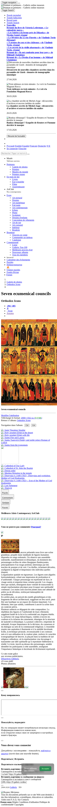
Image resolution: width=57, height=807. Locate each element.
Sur (19, 799)
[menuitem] (48, 146)
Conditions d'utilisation (29, 802)
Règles (15, 802)
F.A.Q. (14, 799)
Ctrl (27, 425)
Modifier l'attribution (10, 415)
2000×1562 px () (31, 418)
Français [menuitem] (33, 146)
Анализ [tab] (10, 313)
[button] (14, 15)
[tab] (11, 306)
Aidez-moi (6, 799)
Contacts (25, 799)
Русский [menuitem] (11, 146)
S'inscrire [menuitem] (22, 148)
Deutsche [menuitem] (42, 146)
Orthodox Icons (24, 420)
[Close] (28, 154)
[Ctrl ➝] (12, 466)
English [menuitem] (18, 146)
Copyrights (19, 804)
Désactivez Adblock (10, 659)
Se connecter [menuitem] (12, 148)
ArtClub (14, 190)
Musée (13, 159)
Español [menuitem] (25, 146)
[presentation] (31, 316)
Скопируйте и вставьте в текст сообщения (21, 779)
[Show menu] (19, 3)
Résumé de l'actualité (16, 136)
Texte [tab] (10, 311)
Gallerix (13, 787)
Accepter (45, 769)
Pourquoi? (36, 527)
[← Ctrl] (14, 445)
